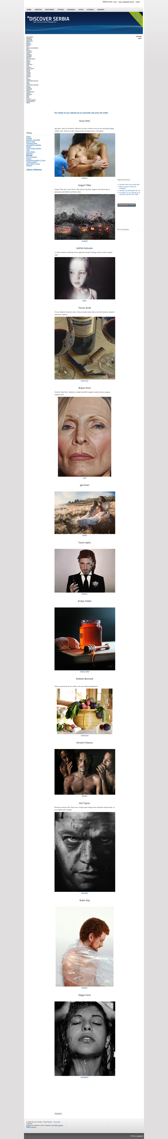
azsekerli (85, 241)
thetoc (85, 300)
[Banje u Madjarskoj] (34, 169)
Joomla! (29, 1125)
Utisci (81, 9)
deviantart (84, 893)
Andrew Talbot (84, 671)
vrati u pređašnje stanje (126, 2)
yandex (84, 535)
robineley (85, 988)
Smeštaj (38, 9)
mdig (84, 478)
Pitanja (61, 9)
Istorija (90, 9)
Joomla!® (139, 1136)
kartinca (84, 796)
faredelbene (84, 1077)
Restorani (49, 9)
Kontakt (100, 9)
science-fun (84, 381)
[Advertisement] (37, 118)
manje (138, 2)
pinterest (84, 178)
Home (29, 9)
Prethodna (58, 1114)
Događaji (71, 9)
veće (115, 2)
